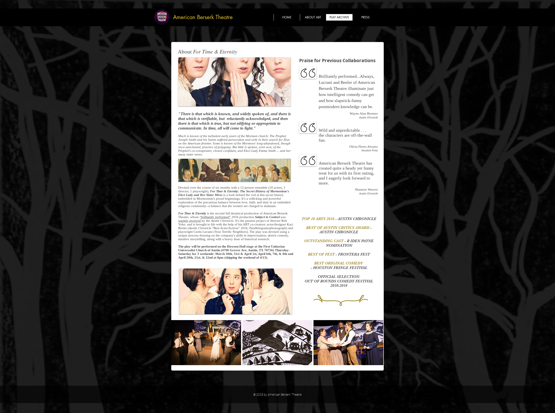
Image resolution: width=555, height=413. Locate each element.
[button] (365, 17)
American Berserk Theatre (203, 17)
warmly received (189, 220)
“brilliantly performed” (215, 217)
